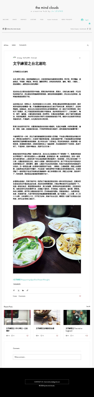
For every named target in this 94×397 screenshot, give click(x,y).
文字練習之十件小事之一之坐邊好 (17, 329)
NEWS (14, 45)
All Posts (6, 45)
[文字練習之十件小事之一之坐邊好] (17, 317)
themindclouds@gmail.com (52, 382)
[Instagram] (90, 29)
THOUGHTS (22, 45)
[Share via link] (27, 290)
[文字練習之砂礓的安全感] (47, 317)
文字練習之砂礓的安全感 (45, 328)
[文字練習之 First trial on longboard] (77, 317)
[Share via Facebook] (14, 290)
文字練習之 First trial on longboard (74, 329)
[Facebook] (87, 29)
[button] (89, 23)
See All (88, 306)
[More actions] (80, 58)
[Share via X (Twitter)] (18, 290)
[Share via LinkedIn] (23, 290)
